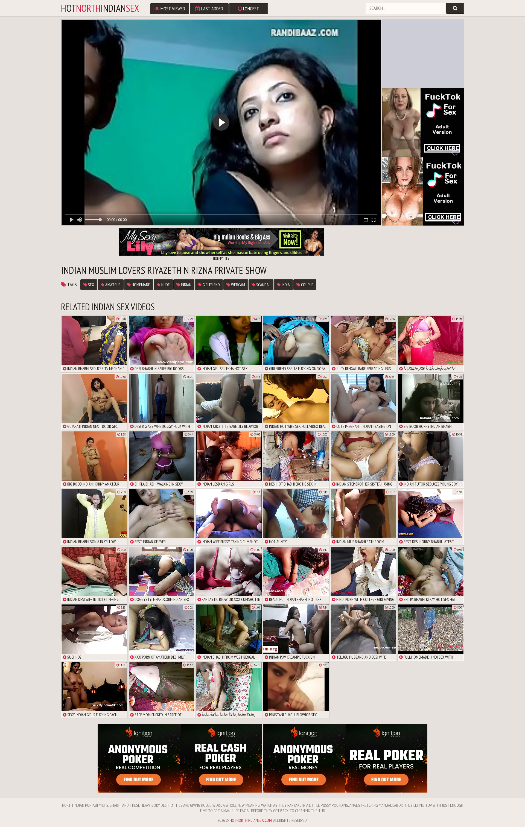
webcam (237, 284)
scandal (262, 284)
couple (306, 284)
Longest (250, 8)
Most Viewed (172, 8)
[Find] (455, 8)
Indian (185, 284)
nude (165, 284)
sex (90, 284)
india (285, 284)
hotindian (100, 8)
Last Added (211, 8)
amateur (112, 284)
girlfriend (211, 284)
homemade (140, 284)
